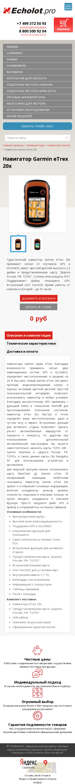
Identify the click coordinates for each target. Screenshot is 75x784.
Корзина (63, 29)
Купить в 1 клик (38, 307)
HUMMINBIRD (16, 65)
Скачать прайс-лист (37, 126)
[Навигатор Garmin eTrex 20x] (37, 229)
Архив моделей (19, 116)
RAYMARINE (15, 72)
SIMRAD (12, 59)
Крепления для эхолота (26, 78)
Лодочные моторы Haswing (30, 84)
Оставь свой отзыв (36, 775)
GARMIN (12, 47)
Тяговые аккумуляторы (26, 97)
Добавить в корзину (38, 298)
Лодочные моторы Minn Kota (31, 91)
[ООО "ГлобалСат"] (29, 11)
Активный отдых (35, 145)
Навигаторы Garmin (59, 145)
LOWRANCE (14, 53)
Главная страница (13, 145)
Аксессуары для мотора (26, 103)
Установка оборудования (28, 110)
